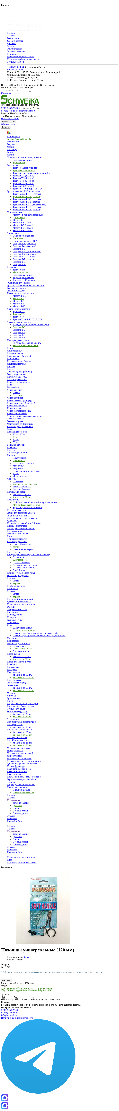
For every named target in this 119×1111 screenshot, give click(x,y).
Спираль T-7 (19, 332)
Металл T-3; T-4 (20, 296)
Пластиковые (19, 458)
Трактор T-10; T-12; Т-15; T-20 (27, 188)
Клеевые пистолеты (17, 526)
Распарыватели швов (17, 533)
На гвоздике (19, 646)
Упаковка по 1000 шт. (23, 677)
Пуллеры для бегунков (18, 340)
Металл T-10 (19, 306)
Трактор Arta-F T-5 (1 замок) (27, 199)
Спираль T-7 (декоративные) (27, 251)
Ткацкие (11, 591)
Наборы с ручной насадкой (26, 471)
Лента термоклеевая (17, 413)
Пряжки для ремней (17, 431)
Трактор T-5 (19, 314)
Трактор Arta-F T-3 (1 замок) (27, 194)
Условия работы (15, 41)
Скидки (11, 35)
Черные (16, 583)
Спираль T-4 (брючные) (24, 246)
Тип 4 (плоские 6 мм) (17, 737)
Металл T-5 (18, 298)
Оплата (10, 46)
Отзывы (11, 847)
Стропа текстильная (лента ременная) (25, 416)
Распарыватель (14, 620)
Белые (16, 580)
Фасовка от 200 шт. (22, 497)
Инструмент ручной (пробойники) (24, 523)
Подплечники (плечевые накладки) (24, 776)
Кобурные (18, 468)
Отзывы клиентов (16, 51)
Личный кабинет (15, 69)
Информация (13, 831)
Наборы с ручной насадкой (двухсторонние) (35, 502)
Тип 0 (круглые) (15, 724)
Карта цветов (13, 54)
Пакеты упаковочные (17, 787)
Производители (20, 813)
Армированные (14, 350)
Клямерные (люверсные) (25, 463)
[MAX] (4, 1100)
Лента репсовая (14, 408)
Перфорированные (16, 586)
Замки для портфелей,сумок (21, 513)
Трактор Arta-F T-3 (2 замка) (26, 196)
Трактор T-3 (19, 311)
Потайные (18, 238)
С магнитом (13, 719)
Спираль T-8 (19, 262)
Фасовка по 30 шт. (22, 494)
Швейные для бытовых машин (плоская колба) (36, 633)
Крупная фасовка (21, 489)
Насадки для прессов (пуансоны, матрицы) (28, 554)
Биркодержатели (15, 750)
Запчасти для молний (17, 452)
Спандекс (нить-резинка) (19, 371)
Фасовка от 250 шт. (22, 659)
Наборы (11, 366)
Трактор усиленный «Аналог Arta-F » (31, 173)
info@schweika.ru (27, 110)
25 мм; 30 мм (19, 434)
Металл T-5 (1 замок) (23, 222)
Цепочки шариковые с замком (22, 763)
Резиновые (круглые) (17, 711)
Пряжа (10, 369)
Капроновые (13, 358)
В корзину (6, 980)
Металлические (14, 212)
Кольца (10, 429)
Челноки (11, 782)
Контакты (6, 93)
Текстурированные (16, 374)
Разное (10, 152)
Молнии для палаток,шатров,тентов (25, 157)
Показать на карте (10, 118)
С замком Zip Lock (22, 790)
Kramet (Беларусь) (21, 544)
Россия (16, 392)
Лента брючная (14, 390)
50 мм (16, 442)
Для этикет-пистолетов (24, 630)
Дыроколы (12, 520)
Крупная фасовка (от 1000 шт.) (28, 507)
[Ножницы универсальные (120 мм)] (43, 943)
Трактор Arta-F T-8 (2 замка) (26, 209)
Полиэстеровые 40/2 (17, 377)
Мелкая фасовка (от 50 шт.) (26, 505)
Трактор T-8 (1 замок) (23, 183)
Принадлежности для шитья (21, 857)
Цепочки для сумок (16, 510)
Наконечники (13, 672)
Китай (16, 546)
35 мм (16, 437)
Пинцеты (11, 617)
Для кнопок (18, 557)
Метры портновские (17, 609)
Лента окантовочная (17, 405)
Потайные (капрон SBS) (25, 241)
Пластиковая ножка (22, 648)
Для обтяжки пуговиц (24, 567)
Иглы (9, 625)
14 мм (16, 473)
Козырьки (12, 669)
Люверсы (11, 479)
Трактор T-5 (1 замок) (23, 178)
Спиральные (13, 233)
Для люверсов (20, 560)
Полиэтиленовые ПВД (24, 792)
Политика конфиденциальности (23, 59)
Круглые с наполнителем (19, 729)
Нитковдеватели (15, 614)
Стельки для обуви (16, 709)
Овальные (18, 481)
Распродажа (13, 38)
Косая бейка (13, 387)
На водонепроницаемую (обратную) (31, 324)
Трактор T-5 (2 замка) (23, 181)
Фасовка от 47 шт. (22, 486)
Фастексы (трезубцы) (17, 682)
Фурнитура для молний (18, 283)
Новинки (11, 33)
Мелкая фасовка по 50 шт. (25, 345)
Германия (17, 395)
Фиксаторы (12, 685)
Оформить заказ (9, 124)
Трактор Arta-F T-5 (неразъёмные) (29, 204)
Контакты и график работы (20, 56)
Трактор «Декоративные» (25, 168)
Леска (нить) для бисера (19, 361)
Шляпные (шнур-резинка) (20, 599)
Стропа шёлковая (15, 418)
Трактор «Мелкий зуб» (24, 170)
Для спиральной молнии (19, 322)
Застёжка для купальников (20, 426)
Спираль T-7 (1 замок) (24, 256)
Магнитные (18, 465)
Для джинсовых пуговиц (25, 565)
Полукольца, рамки (16, 492)
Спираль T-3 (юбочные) (24, 243)
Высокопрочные (15, 353)
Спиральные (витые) (23, 160)
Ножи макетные (15, 531)
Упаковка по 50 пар (22, 716)
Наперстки (12, 612)
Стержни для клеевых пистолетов (24, 761)
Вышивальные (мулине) (19, 356)
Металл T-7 (18, 301)
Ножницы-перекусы (23, 549)
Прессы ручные (14, 552)
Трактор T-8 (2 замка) (23, 186)
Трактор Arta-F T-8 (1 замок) (27, 207)
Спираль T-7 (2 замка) (23, 259)
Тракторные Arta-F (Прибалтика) (23, 191)
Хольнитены (13, 499)
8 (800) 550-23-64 (15, 67)
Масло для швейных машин (21, 528)
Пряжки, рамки (14, 680)
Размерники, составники (19, 758)
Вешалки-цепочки (16, 445)
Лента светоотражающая (19, 411)
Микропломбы (14, 756)
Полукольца (13, 667)
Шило (10, 536)
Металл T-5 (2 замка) (23, 225)
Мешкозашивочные (16, 364)
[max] (4, 1108)
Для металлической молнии (20, 293)
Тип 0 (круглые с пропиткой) (21, 722)
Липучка (11, 695)
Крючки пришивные (17, 771)
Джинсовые (19, 217)
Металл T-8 (18, 303)
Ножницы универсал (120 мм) (22, 862)
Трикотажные (13, 698)
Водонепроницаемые (23, 235)
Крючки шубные (15, 774)
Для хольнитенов (21, 562)
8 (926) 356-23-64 (15, 62)
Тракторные (19, 162)
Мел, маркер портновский (20, 753)
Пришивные (19, 460)
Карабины (12, 447)
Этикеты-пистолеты (17, 539)
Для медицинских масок (19, 601)
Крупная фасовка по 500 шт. (27, 343)
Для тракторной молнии (19, 309)
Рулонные (12, 267)
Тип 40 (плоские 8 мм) (18, 740)
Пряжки (11, 450)
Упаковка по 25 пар (22, 714)
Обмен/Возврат (14, 48)
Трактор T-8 (19, 316)
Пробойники (19, 570)
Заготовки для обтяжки (18, 643)
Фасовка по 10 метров (24, 280)
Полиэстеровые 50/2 (17, 379)
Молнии (11, 147)
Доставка (11, 43)
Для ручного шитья (22, 627)
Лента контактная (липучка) (21, 403)
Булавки (11, 607)
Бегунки (11, 144)
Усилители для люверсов (25, 484)
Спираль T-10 (19, 264)
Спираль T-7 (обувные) (24, 254)
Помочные (12, 588)
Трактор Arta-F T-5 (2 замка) (26, 202)
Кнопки (11, 455)
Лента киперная (15, 398)
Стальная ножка (21, 651)
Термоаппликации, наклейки (21, 779)
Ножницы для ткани (17, 541)
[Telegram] (38, 1093)
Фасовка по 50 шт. (22, 656)
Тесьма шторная (15, 421)
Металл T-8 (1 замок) (23, 228)
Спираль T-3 (19, 327)
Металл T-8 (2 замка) (23, 230)
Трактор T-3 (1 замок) (23, 175)
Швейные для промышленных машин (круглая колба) (39, 635)
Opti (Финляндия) (16, 290)
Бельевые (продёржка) (18, 575)
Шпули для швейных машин (21, 784)
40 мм (16, 439)
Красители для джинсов (19, 769)
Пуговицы (12, 149)
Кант (9, 384)
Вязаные (11, 578)
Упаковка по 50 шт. (22, 675)
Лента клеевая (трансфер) (19, 400)
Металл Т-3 (18, 220)
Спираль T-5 (19, 249)
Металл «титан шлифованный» (28, 215)
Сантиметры (13, 622)
